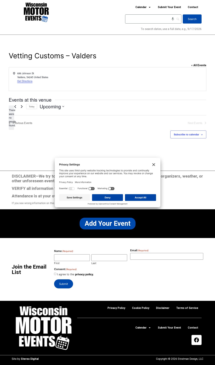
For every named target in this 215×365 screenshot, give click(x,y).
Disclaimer (162, 308)
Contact (193, 7)
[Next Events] (22, 106)
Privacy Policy (116, 308)
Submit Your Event (169, 7)
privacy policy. (84, 274)
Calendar (141, 7)
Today (31, 106)
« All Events (198, 65)
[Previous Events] (15, 106)
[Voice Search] (173, 19)
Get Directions (24, 81)
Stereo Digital (30, 358)
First (56, 263)
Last (93, 263)
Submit (63, 284)
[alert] (11, 117)
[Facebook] (196, 340)
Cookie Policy (140, 308)
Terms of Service (187, 308)
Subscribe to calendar (186, 134)
